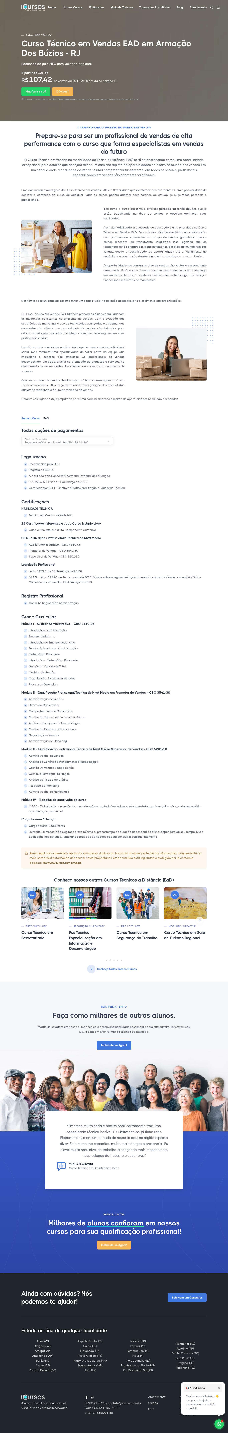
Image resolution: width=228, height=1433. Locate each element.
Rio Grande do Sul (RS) (138, 1370)
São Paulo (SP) (185, 1358)
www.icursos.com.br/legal (64, 862)
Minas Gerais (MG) (90, 1365)
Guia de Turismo (122, 7)
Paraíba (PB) (138, 1341)
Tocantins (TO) (185, 1367)
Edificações (96, 7)
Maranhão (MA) (90, 1351)
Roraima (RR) (185, 1348)
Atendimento (198, 7)
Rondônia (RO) (185, 1343)
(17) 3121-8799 (95, 1403)
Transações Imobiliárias (154, 7)
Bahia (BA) (42, 1360)
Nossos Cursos (73, 7)
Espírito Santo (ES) (90, 1341)
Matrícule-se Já (36, 91)
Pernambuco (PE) (138, 1351)
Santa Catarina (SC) (185, 1353)
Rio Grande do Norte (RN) (138, 1365)
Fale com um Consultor (187, 1297)
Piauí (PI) (137, 1355)
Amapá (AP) (42, 1351)
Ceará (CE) (43, 1365)
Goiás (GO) (90, 1346)
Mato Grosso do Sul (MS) (90, 1360)
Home (52, 7)
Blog (180, 7)
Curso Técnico (42, 35)
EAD (28, 35)
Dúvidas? (62, 91)
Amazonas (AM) (42, 1355)
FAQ (151, 1409)
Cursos (153, 1403)
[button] (28, 920)
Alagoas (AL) (42, 1346)
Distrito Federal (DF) (42, 1370)
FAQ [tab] (46, 418)
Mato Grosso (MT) (90, 1355)
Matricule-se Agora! (114, 1045)
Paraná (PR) (137, 1346)
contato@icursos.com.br (124, 1403)
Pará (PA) (90, 1370)
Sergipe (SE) (185, 1363)
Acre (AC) (43, 1341)
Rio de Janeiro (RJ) (138, 1360)
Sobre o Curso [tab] (30, 418)
